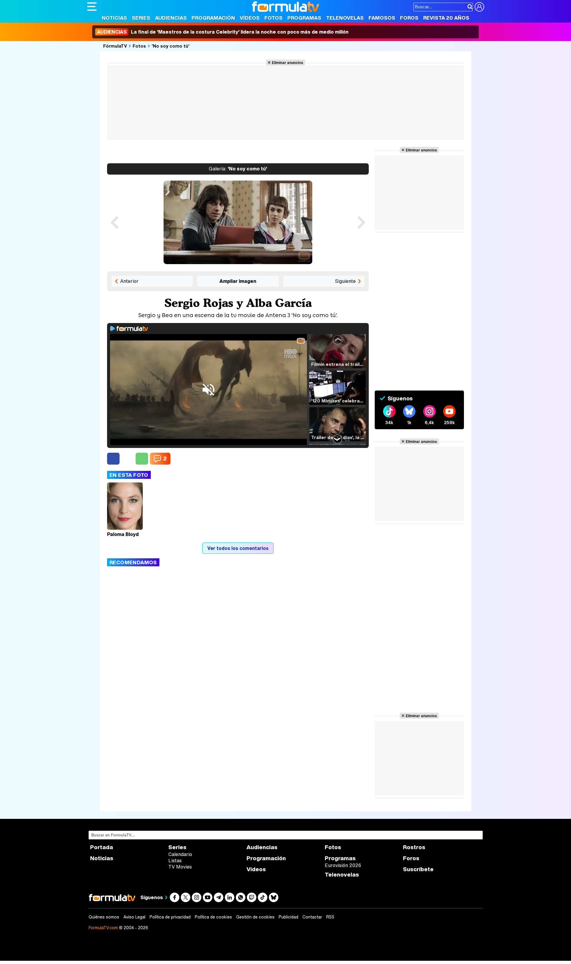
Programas (304, 17)
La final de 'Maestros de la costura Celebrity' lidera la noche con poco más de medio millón (223, 31)
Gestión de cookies (255, 917)
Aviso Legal (134, 917)
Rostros (414, 847)
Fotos (273, 17)
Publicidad (288, 917)
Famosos (381, 17)
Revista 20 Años (446, 17)
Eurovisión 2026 (343, 865)
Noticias (114, 17)
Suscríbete (418, 869)
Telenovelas (345, 17)
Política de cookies (213, 917)
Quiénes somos (104, 917)
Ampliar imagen (237, 281)
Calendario (180, 854)
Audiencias (171, 17)
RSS (330, 917)
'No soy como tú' (170, 46)
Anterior (129, 281)
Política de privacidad (170, 917)
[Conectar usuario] (479, 7)
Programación (213, 17)
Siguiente (345, 281)
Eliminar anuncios (287, 62)
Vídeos (250, 17)
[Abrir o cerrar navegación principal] (92, 6)
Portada (101, 847)
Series (141, 17)
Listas (175, 860)
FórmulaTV (115, 46)
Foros (409, 17)
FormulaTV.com (103, 927)
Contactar (312, 917)
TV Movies (180, 866)
